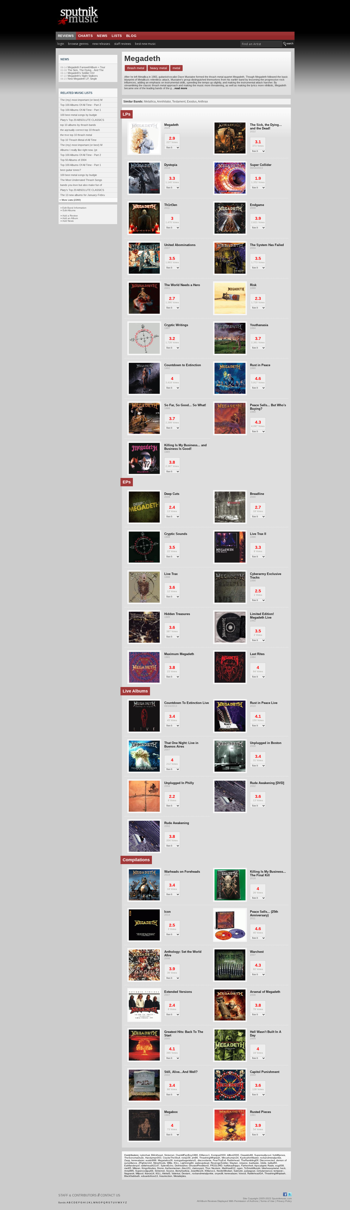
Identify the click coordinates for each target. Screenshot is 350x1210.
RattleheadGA (255, 1173)
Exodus (192, 101)
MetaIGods (159, 1163)
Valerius (176, 1173)
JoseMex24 (197, 1170)
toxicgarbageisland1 (185, 1160)
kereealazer (137, 1160)
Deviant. (186, 1173)
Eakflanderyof (132, 1165)
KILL (176, 1163)
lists (117, 36)
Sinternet (169, 1155)
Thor (207, 1168)
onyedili (219, 1173)
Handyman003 (153, 1157)
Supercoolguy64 (144, 1170)
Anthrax (203, 101)
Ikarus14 (149, 1173)
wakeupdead (202, 1163)
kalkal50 (272, 1163)
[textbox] (261, 44)
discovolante (204, 1160)
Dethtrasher (181, 1165)
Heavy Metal (158, 68)
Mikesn (136, 1168)
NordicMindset (224, 1170)
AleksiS (166, 1173)
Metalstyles (180, 1176)
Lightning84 (187, 1163)
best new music (145, 44)
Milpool (139, 1173)
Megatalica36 (165, 1160)
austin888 (150, 1160)
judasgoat (249, 1170)
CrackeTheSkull (171, 1157)
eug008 (279, 1165)
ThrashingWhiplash (209, 1157)
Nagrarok (129, 1173)
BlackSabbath (132, 1176)
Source (170, 1170)
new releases (101, 44)
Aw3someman (172, 1168)
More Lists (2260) (71, 200)
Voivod (242, 1173)
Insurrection (165, 1176)
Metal (176, 68)
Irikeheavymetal (270, 1168)
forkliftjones (279, 1155)
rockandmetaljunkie (270, 1157)
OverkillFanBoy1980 (187, 1155)
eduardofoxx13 (149, 1176)
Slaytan (234, 1163)
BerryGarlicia (182, 1170)
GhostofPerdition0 (199, 1165)
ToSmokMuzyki (252, 1168)
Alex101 (186, 1168)
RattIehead (233, 1160)
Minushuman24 (230, 1157)
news (102, 36)
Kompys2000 (218, 1155)
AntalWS (129, 1170)
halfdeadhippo (232, 1165)
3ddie (263, 1163)
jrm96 (195, 1157)
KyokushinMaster (249, 1157)
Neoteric (215, 1168)
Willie (169, 1163)
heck (282, 1168)
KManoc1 (204, 1155)
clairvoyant (198, 1168)
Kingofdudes (149, 1168)
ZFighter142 (145, 1163)
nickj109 (185, 1157)
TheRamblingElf (249, 1160)
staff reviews (122, 44)
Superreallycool (262, 1155)
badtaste (254, 1163)
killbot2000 (233, 1155)
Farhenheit (247, 1165)
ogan (240, 1168)
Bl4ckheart (157, 1155)
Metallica (150, 101)
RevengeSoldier (219, 1163)
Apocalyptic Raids (264, 1165)
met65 (127, 1168)
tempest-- (279, 1170)
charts (85, 36)
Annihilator (164, 101)
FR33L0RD (216, 1165)
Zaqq (127, 1160)
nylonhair (145, 1155)
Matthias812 (228, 1168)
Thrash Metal (135, 68)
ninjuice (243, 1163)
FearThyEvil (219, 1160)
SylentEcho (167, 1165)
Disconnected (267, 1160)
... (179, 88)
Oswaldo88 (246, 1155)
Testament (178, 101)
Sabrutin (238, 1170)
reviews (66, 36)
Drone (160, 1168)
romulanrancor (264, 1170)
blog (131, 36)
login (60, 44)
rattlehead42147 (150, 1165)
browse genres (78, 44)
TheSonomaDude (134, 1157)
